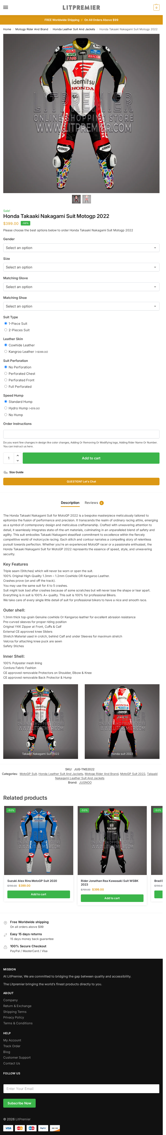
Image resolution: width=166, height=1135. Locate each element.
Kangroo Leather (28, 352)
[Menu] (9, 7)
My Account (12, 1040)
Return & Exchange (17, 1006)
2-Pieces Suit (19, 330)
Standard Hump (20, 402)
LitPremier (23, 1119)
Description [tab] (70, 503)
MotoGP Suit (28, 774)
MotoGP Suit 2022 (132, 774)
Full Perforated (20, 387)
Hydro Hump (24, 408)
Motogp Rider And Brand (31, 29)
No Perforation (20, 367)
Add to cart (91, 458)
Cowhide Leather (22, 345)
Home (7, 29)
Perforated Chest (22, 374)
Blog (6, 1052)
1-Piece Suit (18, 324)
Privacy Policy (13, 1017)
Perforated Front (21, 380)
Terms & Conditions (18, 1023)
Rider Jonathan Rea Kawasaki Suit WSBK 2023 (110, 882)
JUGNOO (85, 782)
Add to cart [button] (38, 894)
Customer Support (17, 1057)
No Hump (16, 415)
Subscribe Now (19, 1103)
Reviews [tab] (93, 503)
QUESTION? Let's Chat (81, 481)
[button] (17, 455)
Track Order (11, 1046)
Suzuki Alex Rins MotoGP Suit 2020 (32, 881)
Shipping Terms (15, 1012)
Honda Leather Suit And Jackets (74, 29)
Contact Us (11, 1063)
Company (10, 1000)
